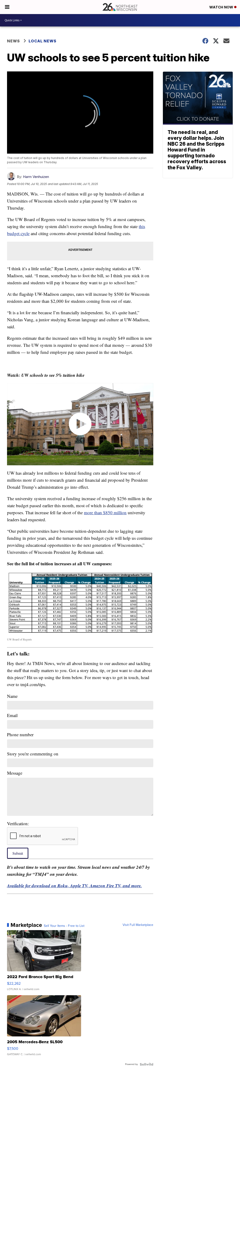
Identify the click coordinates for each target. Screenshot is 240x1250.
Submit (17, 853)
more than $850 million (105, 512)
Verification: (18, 823)
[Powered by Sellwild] (146, 1064)
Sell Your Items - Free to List (64, 926)
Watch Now (221, 7)
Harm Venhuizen (36, 176)
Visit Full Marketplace (138, 925)
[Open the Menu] (7, 7)
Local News (42, 41)
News (13, 41)
